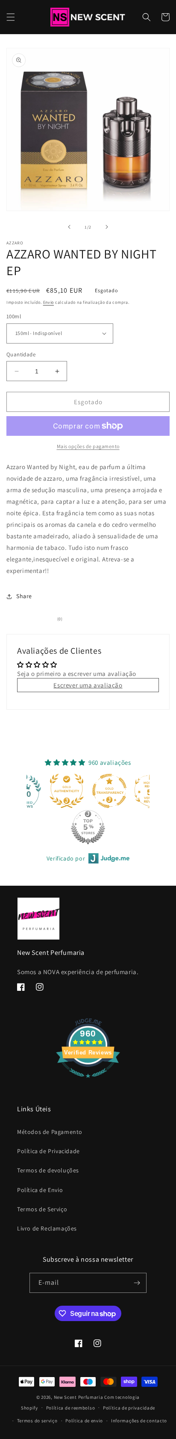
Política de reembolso (70, 1408)
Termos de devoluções (48, 1170)
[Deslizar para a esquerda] (69, 226)
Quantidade (20, 354)
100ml (13, 316)
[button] (10, 17)
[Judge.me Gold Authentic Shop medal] (67, 791)
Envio (48, 302)
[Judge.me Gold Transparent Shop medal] (109, 791)
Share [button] (24, 596)
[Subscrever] (136, 1283)
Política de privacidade (129, 1408)
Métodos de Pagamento (49, 1132)
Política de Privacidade (48, 1151)
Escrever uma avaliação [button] (87, 685)
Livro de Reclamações (47, 1228)
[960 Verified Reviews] (88, 1082)
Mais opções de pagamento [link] (88, 446)
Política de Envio (40, 1190)
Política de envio (84, 1421)
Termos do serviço (37, 1421)
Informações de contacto (139, 1421)
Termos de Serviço (42, 1209)
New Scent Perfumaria (78, 1397)
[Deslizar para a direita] (106, 226)
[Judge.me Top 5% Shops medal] (88, 827)
